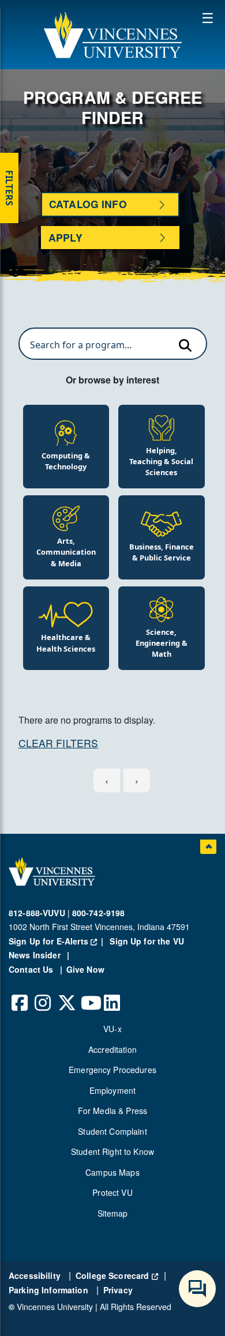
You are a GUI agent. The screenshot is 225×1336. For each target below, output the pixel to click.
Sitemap (112, 1213)
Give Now (85, 969)
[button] (112, 34)
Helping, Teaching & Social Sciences (161, 461)
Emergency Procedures (112, 1069)
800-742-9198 (98, 913)
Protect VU (112, 1192)
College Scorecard (117, 1275)
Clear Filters (58, 743)
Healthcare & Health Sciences (65, 642)
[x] (66, 994)
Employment (112, 1090)
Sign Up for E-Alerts (58, 941)
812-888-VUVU (37, 913)
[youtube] (89, 994)
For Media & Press (112, 1110)
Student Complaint (112, 1131)
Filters (9, 188)
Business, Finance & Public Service (161, 552)
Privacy (118, 1290)
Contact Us (32, 969)
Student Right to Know (112, 1151)
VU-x (112, 1028)
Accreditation (112, 1049)
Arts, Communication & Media (66, 552)
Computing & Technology (66, 461)
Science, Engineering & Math (161, 643)
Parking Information (50, 1290)
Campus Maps (112, 1172)
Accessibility (36, 1275)
